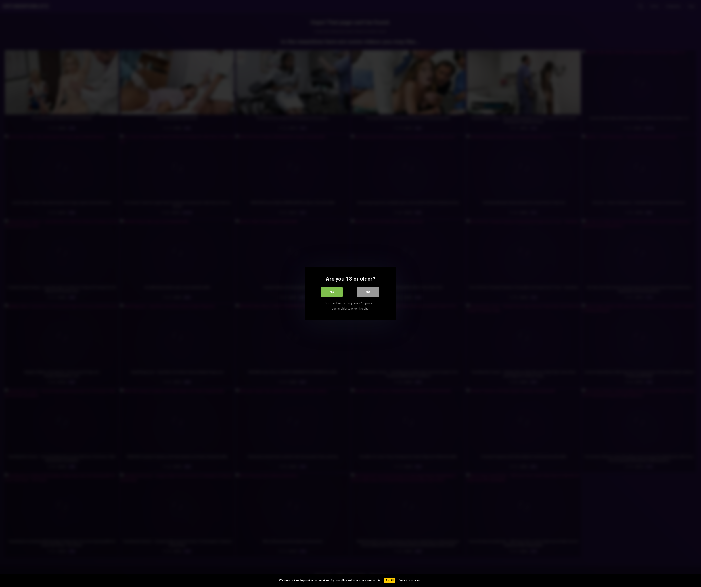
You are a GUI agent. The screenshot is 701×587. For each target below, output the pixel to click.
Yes (331, 291)
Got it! (389, 580)
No (368, 291)
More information (409, 580)
